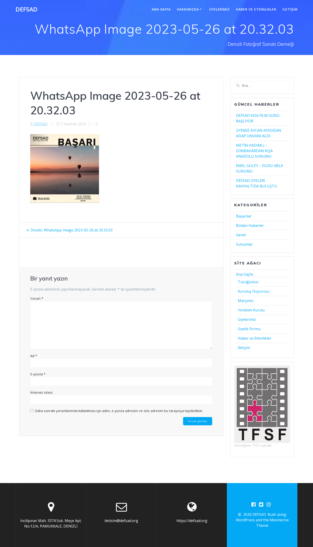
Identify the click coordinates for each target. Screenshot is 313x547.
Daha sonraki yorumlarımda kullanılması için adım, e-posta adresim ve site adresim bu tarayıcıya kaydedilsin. (119, 410)
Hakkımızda (188, 9)
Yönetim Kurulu (251, 310)
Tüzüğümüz (248, 281)
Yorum (36, 298)
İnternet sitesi (41, 392)
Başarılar (244, 216)
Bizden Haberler (250, 225)
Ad (33, 355)
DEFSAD (27, 9)
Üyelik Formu (249, 328)
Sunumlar (244, 244)
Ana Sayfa (161, 9)
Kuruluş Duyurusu (253, 291)
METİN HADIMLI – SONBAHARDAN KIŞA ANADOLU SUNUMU (254, 151)
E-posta (38, 374)
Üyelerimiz (219, 9)
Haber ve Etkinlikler (256, 9)
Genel (241, 234)
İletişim (290, 9)
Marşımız (246, 300)
